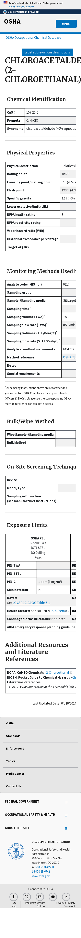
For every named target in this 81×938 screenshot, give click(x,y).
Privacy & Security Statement (65, 904)
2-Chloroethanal (58, 672)
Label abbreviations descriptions (47, 52)
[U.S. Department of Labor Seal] (16, 851)
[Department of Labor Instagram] (40, 897)
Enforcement (15, 748)
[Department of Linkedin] (66, 897)
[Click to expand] (40, 4)
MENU (66, 24)
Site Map (14, 904)
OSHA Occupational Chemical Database (33, 37)
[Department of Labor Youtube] (53, 897)
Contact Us (13, 786)
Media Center (15, 773)
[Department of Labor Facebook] (13, 897)
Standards (13, 736)
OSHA (12, 21)
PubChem (58, 611)
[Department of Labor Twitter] (27, 897)
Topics (10, 761)
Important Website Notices (35, 904)
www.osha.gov (41, 876)
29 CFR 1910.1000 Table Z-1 (31, 603)
